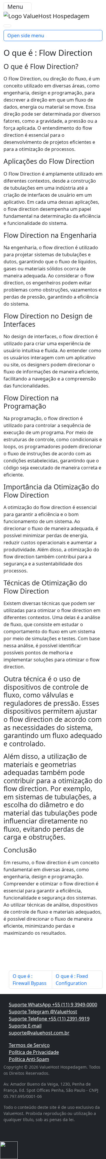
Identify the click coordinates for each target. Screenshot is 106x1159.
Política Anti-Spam (29, 1059)
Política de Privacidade (34, 1052)
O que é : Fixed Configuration (72, 979)
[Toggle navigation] (7, 25)
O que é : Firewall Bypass (30, 979)
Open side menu (25, 35)
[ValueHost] (47, 15)
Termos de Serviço (29, 1045)
